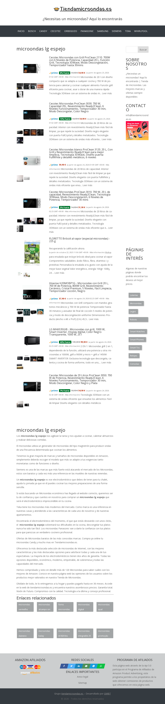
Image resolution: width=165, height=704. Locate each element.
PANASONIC (87, 31)
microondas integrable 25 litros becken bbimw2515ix (84, 633)
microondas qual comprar (104, 607)
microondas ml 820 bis (64, 633)
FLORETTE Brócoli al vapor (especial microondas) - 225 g (79, 240)
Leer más (107, 93)
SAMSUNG (102, 31)
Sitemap (82, 682)
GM (106, 693)
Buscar (143, 49)
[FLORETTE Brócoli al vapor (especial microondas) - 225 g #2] (27, 276)
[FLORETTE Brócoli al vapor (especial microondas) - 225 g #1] (20, 276)
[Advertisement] (75, 419)
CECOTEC (56, 31)
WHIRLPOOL (141, 31)
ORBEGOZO (70, 31)
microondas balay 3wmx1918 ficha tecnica (45, 633)
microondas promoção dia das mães (104, 633)
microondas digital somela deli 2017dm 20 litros (84, 607)
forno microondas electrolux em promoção (64, 607)
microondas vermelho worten (24, 607)
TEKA (128, 31)
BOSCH (32, 31)
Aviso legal (82, 676)
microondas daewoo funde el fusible (24, 633)
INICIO (21, 31)
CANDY (43, 31)
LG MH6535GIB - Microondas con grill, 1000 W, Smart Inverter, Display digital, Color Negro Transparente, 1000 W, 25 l (77, 332)
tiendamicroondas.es (72, 693)
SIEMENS (116, 31)
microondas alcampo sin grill (44, 607)
